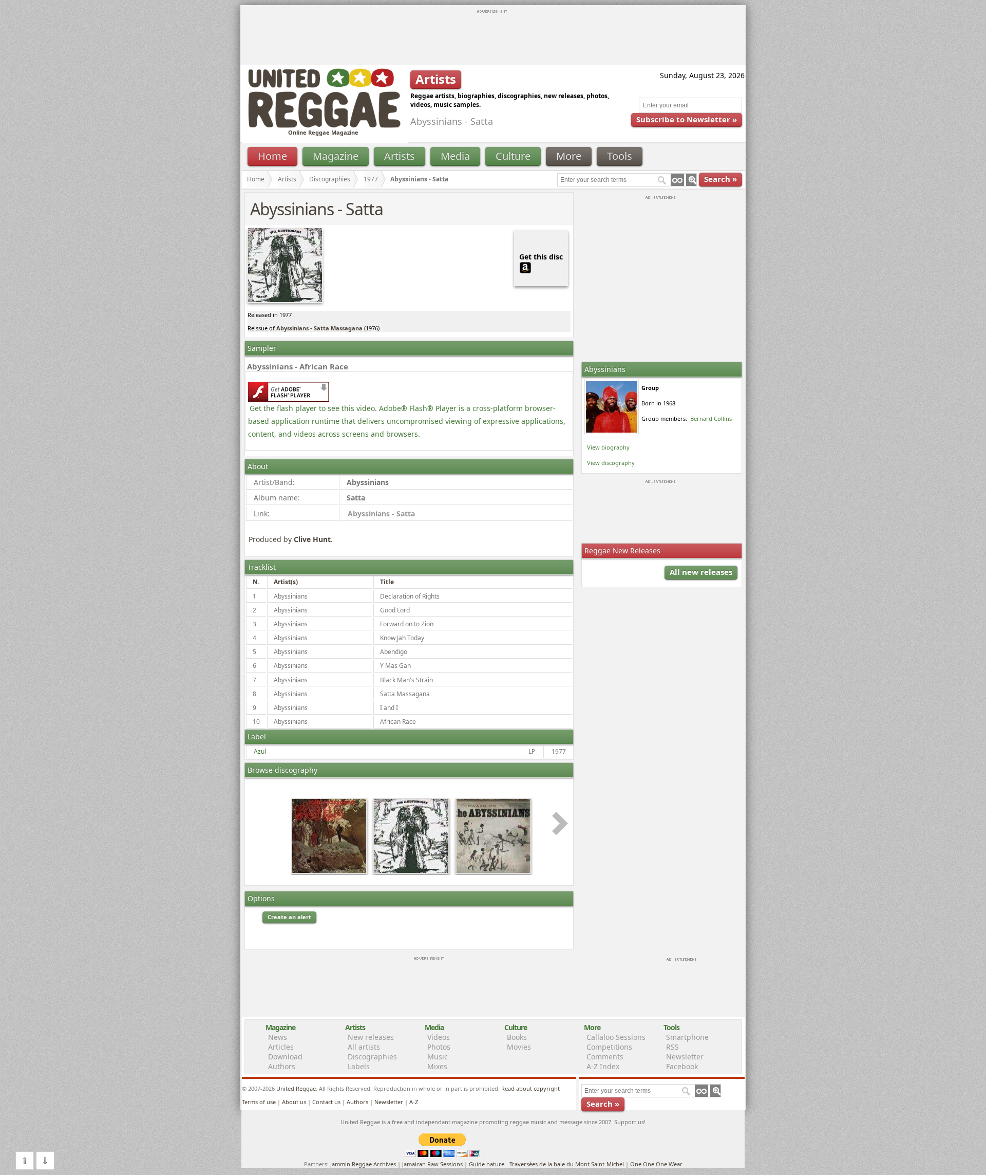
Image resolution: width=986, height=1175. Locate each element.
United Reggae (296, 1088)
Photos (438, 1047)
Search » (720, 179)
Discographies (329, 179)
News (277, 1037)
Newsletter (685, 1056)
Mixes (437, 1066)
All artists (364, 1047)
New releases (371, 1037)
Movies (519, 1047)
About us (294, 1102)
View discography (611, 463)
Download (285, 1056)
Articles (281, 1047)
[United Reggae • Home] (324, 125)
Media (455, 156)
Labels (359, 1066)
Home (272, 156)
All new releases (701, 572)
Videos (438, 1037)
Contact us (326, 1102)
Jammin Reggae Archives (363, 1164)
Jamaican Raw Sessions (432, 1164)
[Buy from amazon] (525, 266)
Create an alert (289, 917)
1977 (371, 179)
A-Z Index (602, 1066)
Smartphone (687, 1037)
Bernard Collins (711, 418)
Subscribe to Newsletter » (686, 119)
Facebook (682, 1066)
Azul (260, 751)
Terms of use (259, 1102)
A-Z (413, 1102)
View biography (608, 447)
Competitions (609, 1047)
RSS (672, 1047)
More (568, 156)
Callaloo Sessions (616, 1037)
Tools (619, 156)
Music (437, 1056)
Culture (513, 156)
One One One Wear (656, 1164)
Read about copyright (530, 1088)
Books (517, 1037)
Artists (399, 156)
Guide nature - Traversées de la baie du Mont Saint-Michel (546, 1164)
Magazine (335, 156)
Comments (604, 1056)
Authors (281, 1066)
